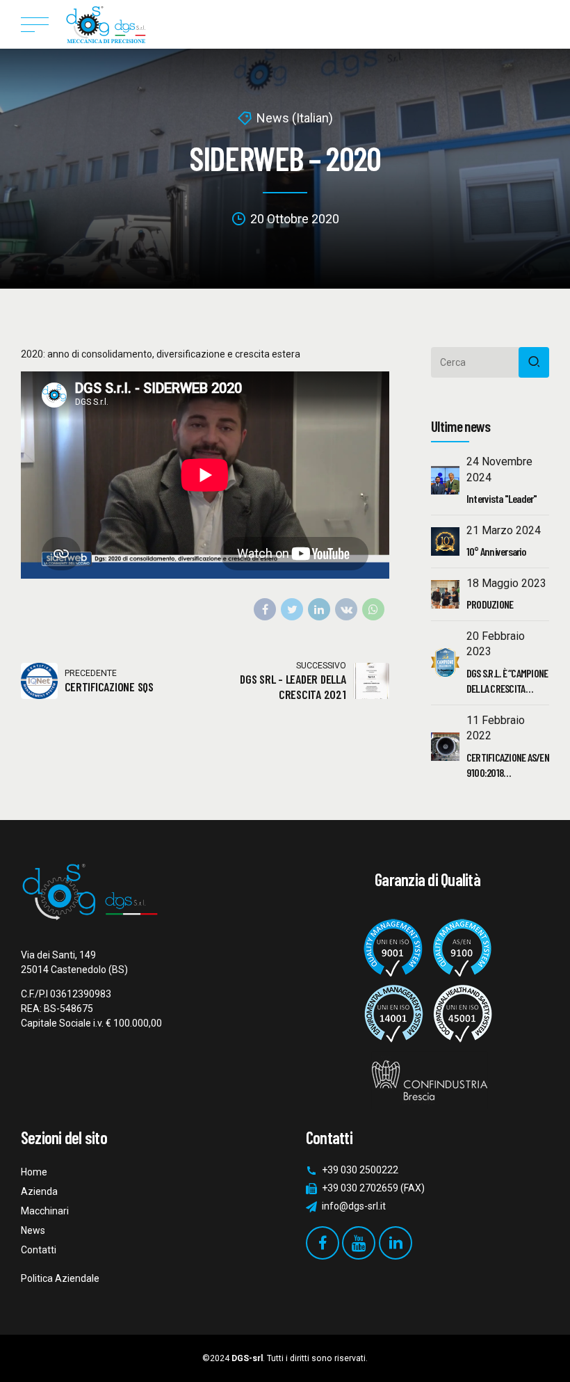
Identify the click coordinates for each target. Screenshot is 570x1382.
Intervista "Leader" (501, 498)
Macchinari (45, 1210)
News (33, 1230)
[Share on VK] (346, 609)
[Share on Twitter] (292, 609)
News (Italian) (294, 118)
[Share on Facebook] (265, 609)
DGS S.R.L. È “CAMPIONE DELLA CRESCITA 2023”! (507, 688)
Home (34, 1172)
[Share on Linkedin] (319, 609)
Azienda (39, 1191)
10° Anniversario (496, 551)
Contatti (38, 1249)
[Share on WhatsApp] (373, 609)
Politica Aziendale (60, 1278)
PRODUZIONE (490, 604)
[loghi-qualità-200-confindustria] (427, 1008)
